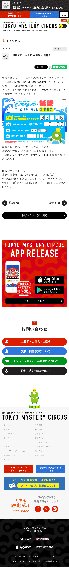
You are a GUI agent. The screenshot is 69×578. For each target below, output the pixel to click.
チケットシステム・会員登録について (35, 361)
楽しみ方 (7, 460)
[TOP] (34, 399)
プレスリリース (41, 442)
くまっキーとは (10, 455)
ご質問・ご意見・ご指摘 (35, 341)
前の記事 (14, 202)
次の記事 (54, 202)
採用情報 (38, 451)
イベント (7, 429)
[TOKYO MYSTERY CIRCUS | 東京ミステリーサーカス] (30, 25)
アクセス (7, 447)
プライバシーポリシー (43, 447)
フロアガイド (9, 434)
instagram (55, 509)
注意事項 (38, 425)
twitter (46, 509)
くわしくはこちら (34, 301)
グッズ (6, 442)
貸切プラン (39, 438)
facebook (38, 509)
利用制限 (38, 429)
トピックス (8, 425)
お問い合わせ (40, 455)
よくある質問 (40, 434)
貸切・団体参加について (35, 351)
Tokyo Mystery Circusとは (15, 451)
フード (6, 438)
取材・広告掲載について (35, 370)
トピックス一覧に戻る (35, 215)
